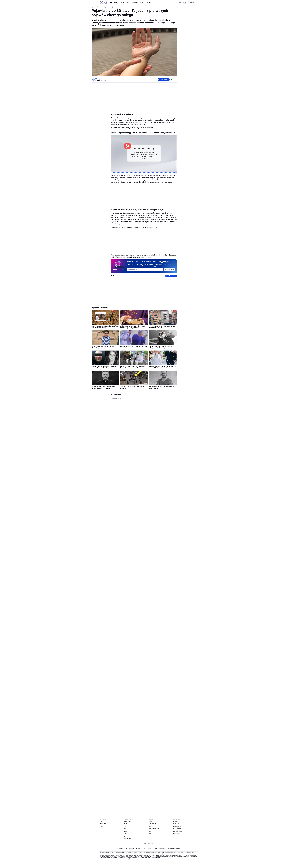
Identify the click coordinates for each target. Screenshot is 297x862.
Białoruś (126, 836)
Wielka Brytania (127, 838)
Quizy (127, 2)
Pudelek (101, 826)
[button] (185, 2)
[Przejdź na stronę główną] (101, 3)
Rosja (125, 826)
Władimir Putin (176, 824)
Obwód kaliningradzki (153, 824)
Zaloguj (191, 2)
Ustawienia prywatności (173, 848)
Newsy (150, 821)
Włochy (125, 828)
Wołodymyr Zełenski (177, 831)
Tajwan (125, 831)
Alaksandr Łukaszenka (178, 828)
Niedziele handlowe (153, 823)
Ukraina (125, 823)
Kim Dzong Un (176, 821)
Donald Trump (176, 823)
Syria (125, 830)
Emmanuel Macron (177, 826)
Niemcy (125, 835)
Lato (150, 831)
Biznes (149, 2)
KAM (96, 79)
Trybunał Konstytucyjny (154, 828)
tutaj (129, 858)
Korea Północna (127, 821)
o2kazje (121, 2)
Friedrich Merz (176, 833)
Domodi (101, 821)
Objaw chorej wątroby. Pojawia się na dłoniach (137, 128)
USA (125, 833)
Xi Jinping (175, 830)
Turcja (125, 824)
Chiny (150, 826)
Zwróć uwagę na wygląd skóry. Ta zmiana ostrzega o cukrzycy (142, 210)
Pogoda (142, 2)
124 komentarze (164, 79)
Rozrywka (135, 2)
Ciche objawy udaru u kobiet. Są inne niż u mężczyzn (139, 227)
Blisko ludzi (113, 2)
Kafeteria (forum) (103, 823)
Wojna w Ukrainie (152, 830)
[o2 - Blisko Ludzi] (107, 2)
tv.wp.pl (101, 824)
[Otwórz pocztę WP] (180, 2)
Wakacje (150, 833)
